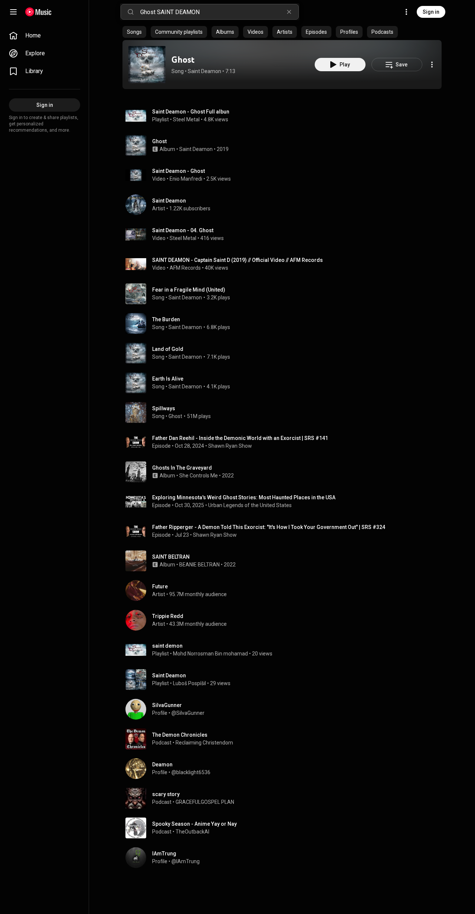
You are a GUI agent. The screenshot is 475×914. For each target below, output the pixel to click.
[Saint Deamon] (285, 205)
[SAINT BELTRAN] (285, 561)
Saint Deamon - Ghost (178, 171)
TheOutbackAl (192, 832)
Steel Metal (186, 119)
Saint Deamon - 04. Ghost (182, 230)
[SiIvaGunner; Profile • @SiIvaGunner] (285, 709)
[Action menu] (432, 64)
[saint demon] (285, 650)
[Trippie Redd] (285, 620)
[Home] (38, 11)
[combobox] (219, 11)
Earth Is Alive (167, 379)
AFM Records (185, 268)
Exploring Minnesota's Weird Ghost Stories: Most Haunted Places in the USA (243, 497)
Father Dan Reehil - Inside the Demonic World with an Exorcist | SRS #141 (240, 438)
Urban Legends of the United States (250, 505)
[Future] (285, 590)
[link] (44, 36)
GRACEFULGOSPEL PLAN (205, 802)
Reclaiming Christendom (204, 743)
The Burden (166, 319)
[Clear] (289, 12)
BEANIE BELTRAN (199, 565)
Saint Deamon (204, 71)
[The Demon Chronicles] (285, 739)
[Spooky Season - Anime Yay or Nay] (285, 828)
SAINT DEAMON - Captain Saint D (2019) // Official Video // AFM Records (237, 260)
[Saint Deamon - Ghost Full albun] (285, 116)
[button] (147, 64)
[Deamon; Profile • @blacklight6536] (285, 768)
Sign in (431, 12)
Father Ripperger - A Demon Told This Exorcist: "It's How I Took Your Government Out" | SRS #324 (268, 527)
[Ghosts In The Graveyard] (285, 472)
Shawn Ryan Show (230, 446)
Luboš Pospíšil (189, 683)
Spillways (163, 408)
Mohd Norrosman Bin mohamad (210, 654)
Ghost (182, 59)
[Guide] (13, 11)
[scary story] (285, 798)
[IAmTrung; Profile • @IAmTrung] (285, 857)
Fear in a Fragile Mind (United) (188, 290)
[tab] (134, 32)
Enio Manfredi (186, 179)
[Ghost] (147, 64)
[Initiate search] (131, 12)
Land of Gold (167, 349)
